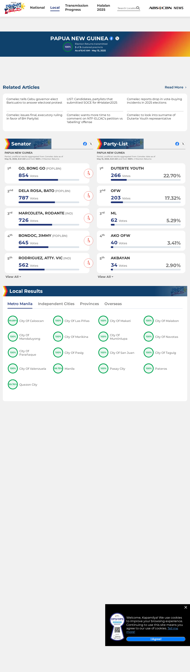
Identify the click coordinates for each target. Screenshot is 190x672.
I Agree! (156, 639)
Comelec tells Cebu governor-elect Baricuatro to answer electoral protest (34, 100)
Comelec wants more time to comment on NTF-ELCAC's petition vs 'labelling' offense (95, 118)
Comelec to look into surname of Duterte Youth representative (151, 116)
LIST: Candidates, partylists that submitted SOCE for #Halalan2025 (92, 100)
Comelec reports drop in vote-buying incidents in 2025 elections (154, 100)
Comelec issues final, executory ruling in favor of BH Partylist (34, 116)
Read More (174, 87)
